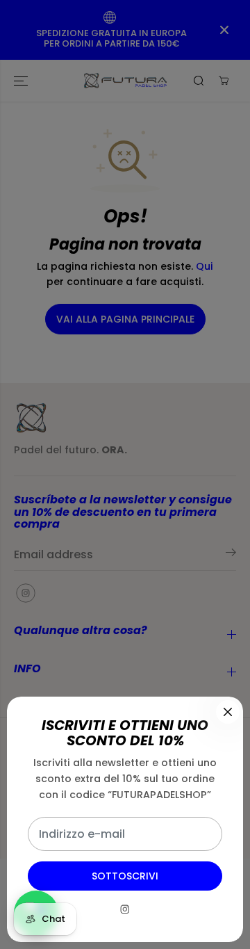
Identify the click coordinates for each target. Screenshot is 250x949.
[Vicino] (227, 712)
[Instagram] (125, 909)
